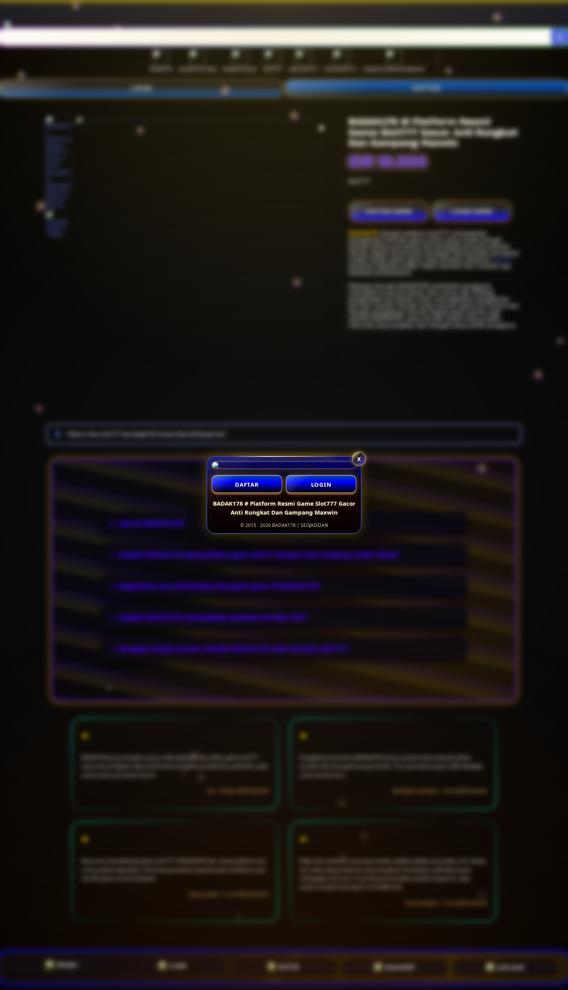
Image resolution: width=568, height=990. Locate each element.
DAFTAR (247, 484)
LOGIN (321, 484)
